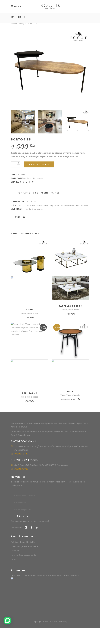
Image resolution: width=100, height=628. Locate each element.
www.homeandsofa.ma (68, 575)
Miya (70, 391)
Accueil (14, 23)
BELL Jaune (29, 393)
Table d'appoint (73, 395)
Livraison (15, 550)
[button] (7, 620)
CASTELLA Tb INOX (70, 306)
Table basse (38, 178)
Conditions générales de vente (24, 546)
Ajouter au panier (39, 165)
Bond (29, 309)
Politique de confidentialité (23, 542)
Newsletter (16, 559)
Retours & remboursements (23, 555)
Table (29, 178)
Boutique (22, 23)
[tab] (50, 193)
